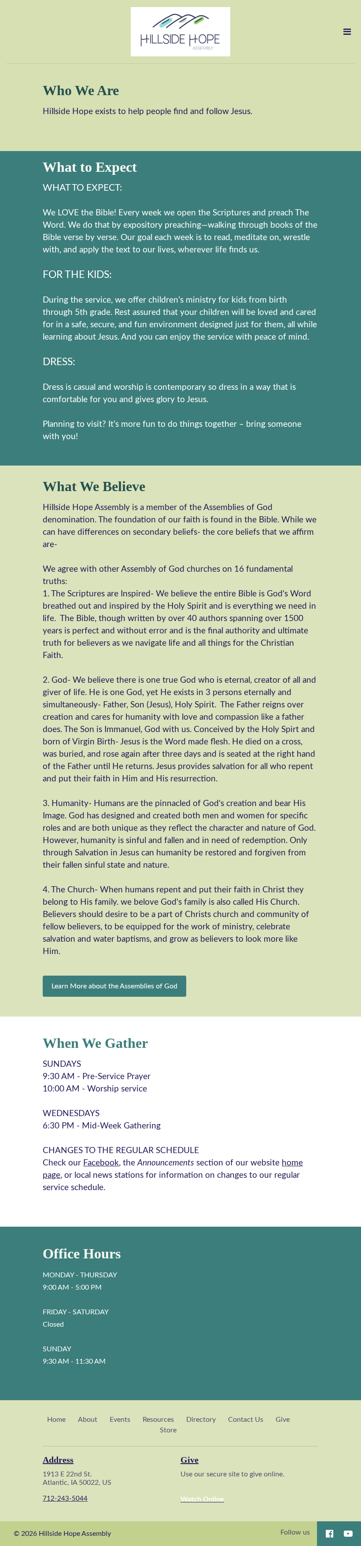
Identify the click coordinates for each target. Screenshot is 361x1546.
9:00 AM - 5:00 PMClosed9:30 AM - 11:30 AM (80, 1318)
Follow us (295, 1532)
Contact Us (245, 1419)
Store (168, 1430)
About (87, 1419)
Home (56, 1419)
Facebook (101, 1163)
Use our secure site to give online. (233, 1487)
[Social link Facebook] (329, 1533)
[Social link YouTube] (348, 1533)
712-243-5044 (65, 1498)
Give (283, 1419)
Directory (201, 1419)
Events (120, 1419)
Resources (158, 1419)
